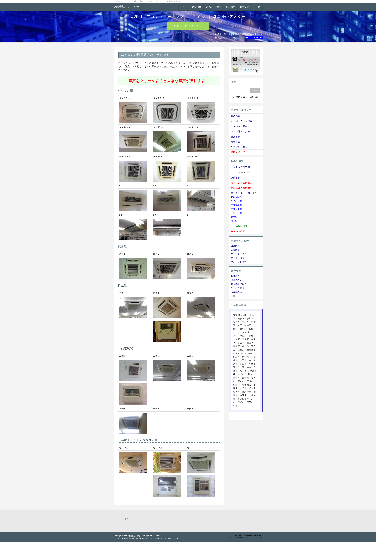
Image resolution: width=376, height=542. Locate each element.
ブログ (256, 7)
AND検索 (240, 97)
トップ (184, 7)
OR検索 (254, 97)
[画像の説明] (167, 112)
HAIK (260, 538)
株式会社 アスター (126, 6)
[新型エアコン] (133, 112)
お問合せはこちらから (188, 26)
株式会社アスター (135, 536)
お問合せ (244, 7)
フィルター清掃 (214, 7)
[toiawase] (245, 61)
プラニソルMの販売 (241, 172)
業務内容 (196, 7)
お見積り (230, 7)
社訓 (233, 296)
